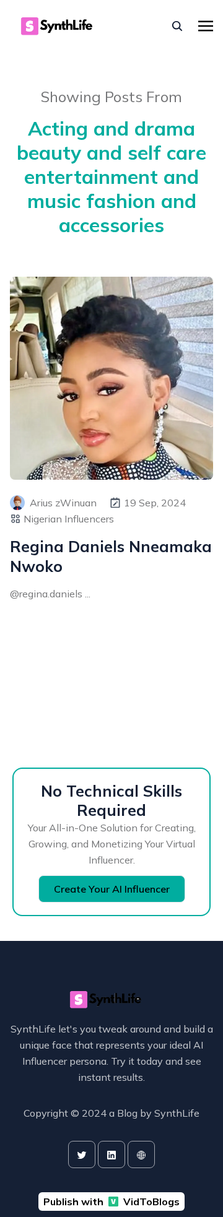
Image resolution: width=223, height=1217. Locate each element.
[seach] (177, 26)
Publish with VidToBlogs (111, 1201)
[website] (141, 1154)
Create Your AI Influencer (112, 889)
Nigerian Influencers (69, 519)
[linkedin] (111, 1154)
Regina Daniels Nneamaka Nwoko (111, 556)
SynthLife (176, 1113)
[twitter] (81, 1154)
